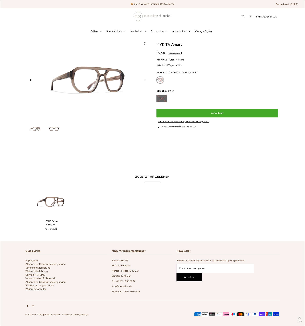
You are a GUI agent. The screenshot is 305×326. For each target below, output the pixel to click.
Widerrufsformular (35, 288)
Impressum (31, 260)
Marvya (84, 314)
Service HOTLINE (35, 274)
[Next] (145, 80)
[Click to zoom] (145, 43)
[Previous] (30, 80)
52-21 (161, 98)
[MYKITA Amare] (51, 201)
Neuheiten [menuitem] (136, 31)
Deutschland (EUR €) (287, 4)
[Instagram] (33, 306)
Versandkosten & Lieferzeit (40, 278)
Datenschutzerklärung (37, 267)
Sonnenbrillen (114, 31)
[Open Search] (243, 16)
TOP (299, 321)
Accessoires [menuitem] (179, 31)
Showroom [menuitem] (157, 31)
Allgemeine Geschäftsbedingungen (45, 264)
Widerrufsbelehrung (36, 271)
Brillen (94, 31)
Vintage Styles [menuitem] (203, 31)
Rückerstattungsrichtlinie (39, 285)
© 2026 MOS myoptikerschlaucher (42, 314)
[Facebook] (27, 306)
